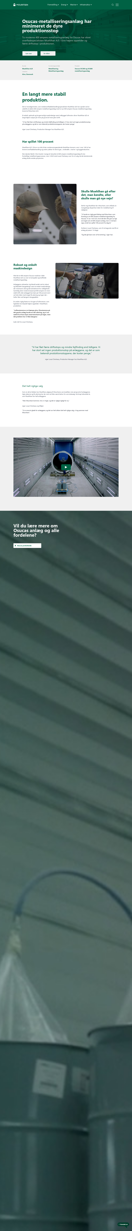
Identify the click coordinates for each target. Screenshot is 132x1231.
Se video (47, 53)
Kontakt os (124, 1224)
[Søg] (112, 4)
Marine (74, 4)
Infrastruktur (86, 4)
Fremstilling (53, 4)
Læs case (29, 53)
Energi (64, 4)
